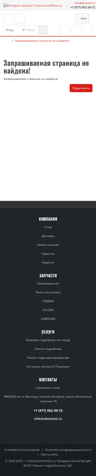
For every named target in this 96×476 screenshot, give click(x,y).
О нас (48, 227)
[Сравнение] (64, 30)
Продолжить (81, 88)
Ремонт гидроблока (48, 349)
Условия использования (22, 450)
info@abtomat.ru (84, 2)
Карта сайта (49, 454)
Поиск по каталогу (48, 292)
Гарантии (48, 254)
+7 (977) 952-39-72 (82, 7)
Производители (48, 283)
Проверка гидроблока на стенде (48, 340)
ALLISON (48, 310)
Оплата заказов (48, 245)
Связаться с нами (48, 388)
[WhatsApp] (65, 7)
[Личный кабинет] (76, 30)
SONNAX (48, 301)
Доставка (48, 236)
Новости (48, 262)
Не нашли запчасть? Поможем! (48, 366)
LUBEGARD (48, 319)
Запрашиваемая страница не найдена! (42, 41)
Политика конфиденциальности (68, 450)
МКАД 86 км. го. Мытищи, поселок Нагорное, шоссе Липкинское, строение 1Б (48, 399)
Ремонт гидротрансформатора (48, 358)
